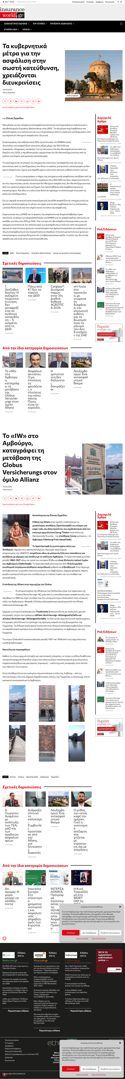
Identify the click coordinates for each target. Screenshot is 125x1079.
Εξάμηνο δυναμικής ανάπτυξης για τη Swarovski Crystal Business (15, 974)
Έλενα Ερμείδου (9, 92)
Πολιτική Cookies (82, 1074)
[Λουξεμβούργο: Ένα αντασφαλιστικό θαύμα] (81, 360)
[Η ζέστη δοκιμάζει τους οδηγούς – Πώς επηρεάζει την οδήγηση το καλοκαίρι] (100, 290)
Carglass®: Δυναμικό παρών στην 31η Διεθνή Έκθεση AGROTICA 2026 (58, 296)
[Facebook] (118, 1)
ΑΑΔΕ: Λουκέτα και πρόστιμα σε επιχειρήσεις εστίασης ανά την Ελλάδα (77, 977)
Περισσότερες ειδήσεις (18, 1011)
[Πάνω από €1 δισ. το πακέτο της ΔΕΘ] (35, 275)
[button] (120, 1043)
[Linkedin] (121, 1)
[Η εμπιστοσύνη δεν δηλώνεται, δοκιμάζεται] (58, 360)
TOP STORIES (72, 96)
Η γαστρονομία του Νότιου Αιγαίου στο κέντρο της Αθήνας (77, 984)
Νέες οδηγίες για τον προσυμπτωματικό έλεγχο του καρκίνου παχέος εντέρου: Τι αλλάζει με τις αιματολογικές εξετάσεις (45, 1005)
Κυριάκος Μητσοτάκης (41, 253)
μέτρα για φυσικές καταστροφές (67, 253)
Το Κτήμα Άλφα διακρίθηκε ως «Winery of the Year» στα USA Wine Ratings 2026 (77, 1001)
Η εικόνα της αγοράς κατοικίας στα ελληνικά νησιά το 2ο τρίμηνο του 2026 (15, 981)
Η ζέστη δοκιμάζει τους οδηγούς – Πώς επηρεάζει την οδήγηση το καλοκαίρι (113, 292)
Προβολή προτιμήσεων (110, 1069)
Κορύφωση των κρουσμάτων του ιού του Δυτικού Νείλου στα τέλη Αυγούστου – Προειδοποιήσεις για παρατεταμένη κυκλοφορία (46, 969)
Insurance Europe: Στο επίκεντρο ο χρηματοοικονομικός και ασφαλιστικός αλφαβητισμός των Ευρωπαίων (114, 308)
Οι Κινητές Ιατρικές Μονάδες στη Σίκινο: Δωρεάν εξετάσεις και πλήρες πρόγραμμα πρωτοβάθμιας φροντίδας (47, 993)
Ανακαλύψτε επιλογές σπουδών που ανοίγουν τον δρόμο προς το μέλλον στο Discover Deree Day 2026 (15, 991)
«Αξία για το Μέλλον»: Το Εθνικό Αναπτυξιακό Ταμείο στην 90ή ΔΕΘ (15, 1001)
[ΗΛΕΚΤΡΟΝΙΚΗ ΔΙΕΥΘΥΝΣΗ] (33, 101)
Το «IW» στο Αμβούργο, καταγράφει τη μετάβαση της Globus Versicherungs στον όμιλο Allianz (12, 389)
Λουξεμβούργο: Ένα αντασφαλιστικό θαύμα (81, 377)
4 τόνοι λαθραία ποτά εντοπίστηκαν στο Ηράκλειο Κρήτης (76, 992)
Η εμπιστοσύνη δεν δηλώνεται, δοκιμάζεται (58, 380)
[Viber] (21, 101)
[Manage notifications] (4, 1075)
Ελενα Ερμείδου (22, 253)
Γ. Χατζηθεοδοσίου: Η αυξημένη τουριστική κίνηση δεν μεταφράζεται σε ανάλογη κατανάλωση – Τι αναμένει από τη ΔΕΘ (12, 307)
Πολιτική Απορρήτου (99, 1074)
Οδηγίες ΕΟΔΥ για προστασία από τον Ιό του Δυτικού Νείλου (113, 259)
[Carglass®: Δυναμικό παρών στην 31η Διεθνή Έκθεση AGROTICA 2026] (58, 275)
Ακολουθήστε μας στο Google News (18, 107)
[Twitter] (10, 101)
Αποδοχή (71, 1069)
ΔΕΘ (12, 253)
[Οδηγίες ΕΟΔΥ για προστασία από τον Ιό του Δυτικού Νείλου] (100, 257)
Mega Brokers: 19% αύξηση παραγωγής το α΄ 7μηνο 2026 (115, 207)
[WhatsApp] (27, 101)
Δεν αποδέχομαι (89, 1069)
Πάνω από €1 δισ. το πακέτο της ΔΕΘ (35, 290)
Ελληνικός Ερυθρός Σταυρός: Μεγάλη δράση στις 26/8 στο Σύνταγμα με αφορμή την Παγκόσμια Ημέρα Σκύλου (113, 242)
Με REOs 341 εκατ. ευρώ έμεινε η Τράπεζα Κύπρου (15, 967)
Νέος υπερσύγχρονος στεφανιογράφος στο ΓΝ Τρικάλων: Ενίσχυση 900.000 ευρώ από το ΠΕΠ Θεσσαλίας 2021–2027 (45, 981)
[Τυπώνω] (38, 101)
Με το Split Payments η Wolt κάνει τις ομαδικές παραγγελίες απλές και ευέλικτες (77, 968)
